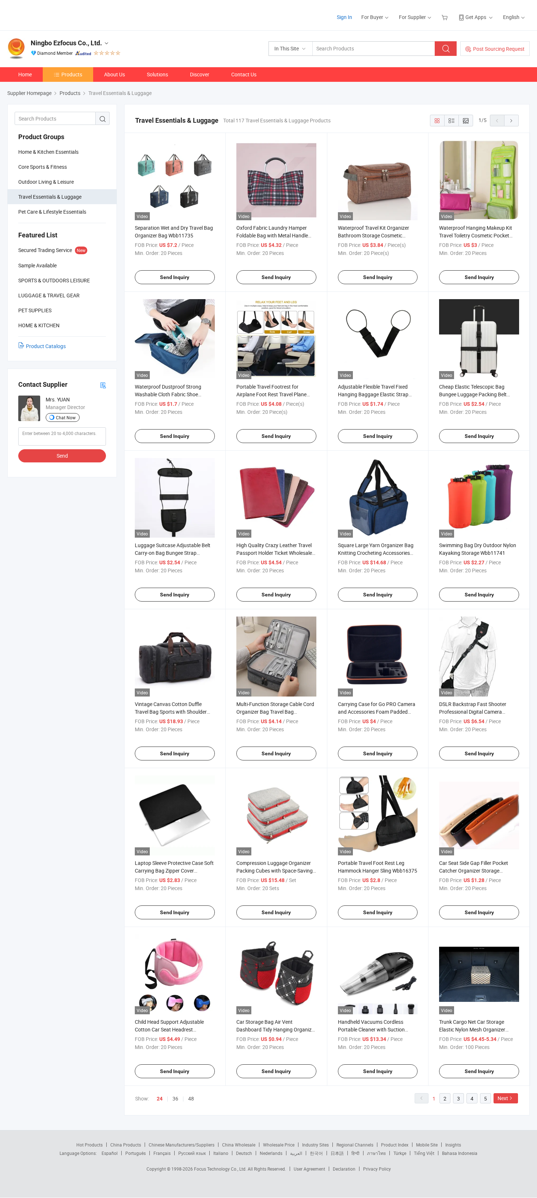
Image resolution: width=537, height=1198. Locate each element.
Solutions (157, 74)
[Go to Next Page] (511, 120)
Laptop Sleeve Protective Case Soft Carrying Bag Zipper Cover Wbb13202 (174, 870)
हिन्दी (355, 1153)
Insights (453, 1145)
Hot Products (89, 1145)
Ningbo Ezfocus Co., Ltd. (66, 43)
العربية (296, 1153)
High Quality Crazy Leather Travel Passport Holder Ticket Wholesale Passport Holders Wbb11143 (274, 553)
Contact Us (243, 74)
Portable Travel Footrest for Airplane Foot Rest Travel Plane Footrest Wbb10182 (271, 394)
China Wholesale (238, 1145)
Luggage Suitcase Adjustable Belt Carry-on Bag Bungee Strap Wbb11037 (172, 553)
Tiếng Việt (424, 1153)
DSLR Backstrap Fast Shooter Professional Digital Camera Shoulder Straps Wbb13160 (472, 712)
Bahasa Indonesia (459, 1153)
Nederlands (271, 1153)
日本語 (337, 1153)
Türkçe (399, 1153)
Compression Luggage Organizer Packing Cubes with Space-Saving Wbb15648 (274, 870)
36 (175, 1098)
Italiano (220, 1153)
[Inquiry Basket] (445, 17)
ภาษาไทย (376, 1153)
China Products (125, 1145)
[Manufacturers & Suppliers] (54, 14)
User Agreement (309, 1169)
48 (191, 1098)
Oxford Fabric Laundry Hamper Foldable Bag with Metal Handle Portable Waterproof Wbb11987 (272, 235)
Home (25, 74)
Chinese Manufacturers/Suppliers (181, 1145)
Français (162, 1153)
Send (62, 455)
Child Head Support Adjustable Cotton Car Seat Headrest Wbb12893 (169, 1029)
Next (503, 1098)
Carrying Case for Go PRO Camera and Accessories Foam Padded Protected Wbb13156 (376, 712)
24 (160, 1099)
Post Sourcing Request (499, 48)
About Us (114, 74)
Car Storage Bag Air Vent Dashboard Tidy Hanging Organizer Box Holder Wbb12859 (276, 1029)
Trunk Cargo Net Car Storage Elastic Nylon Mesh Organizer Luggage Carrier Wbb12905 (472, 1029)
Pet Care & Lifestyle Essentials (52, 211)
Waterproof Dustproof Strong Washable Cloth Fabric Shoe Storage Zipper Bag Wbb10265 (169, 394)
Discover (199, 74)
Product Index (394, 1145)
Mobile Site (427, 1145)
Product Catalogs (46, 346)
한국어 (316, 1153)
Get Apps (475, 17)
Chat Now (66, 417)
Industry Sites (315, 1145)
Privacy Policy (377, 1169)
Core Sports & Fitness (42, 166)
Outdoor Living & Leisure (46, 181)
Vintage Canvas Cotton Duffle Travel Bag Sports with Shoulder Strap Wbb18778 (171, 712)
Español (110, 1153)
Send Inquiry (174, 277)
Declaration (344, 1169)
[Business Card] (103, 385)
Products (71, 74)
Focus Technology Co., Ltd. (221, 1169)
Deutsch (244, 1153)
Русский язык (192, 1153)
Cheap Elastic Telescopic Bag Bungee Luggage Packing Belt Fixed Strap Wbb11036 (473, 394)
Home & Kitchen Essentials (48, 151)
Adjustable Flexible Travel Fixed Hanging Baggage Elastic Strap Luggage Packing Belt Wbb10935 (375, 394)
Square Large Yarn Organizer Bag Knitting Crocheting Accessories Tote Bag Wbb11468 (376, 553)
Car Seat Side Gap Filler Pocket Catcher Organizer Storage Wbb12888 (473, 870)
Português (135, 1153)
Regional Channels (354, 1145)
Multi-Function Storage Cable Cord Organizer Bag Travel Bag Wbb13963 (275, 712)
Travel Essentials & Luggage (49, 196)
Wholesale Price (278, 1145)
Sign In (344, 17)
